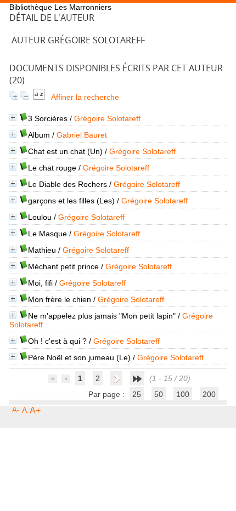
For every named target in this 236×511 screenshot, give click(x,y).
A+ (35, 410)
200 (209, 394)
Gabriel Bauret (82, 134)
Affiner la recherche (85, 97)
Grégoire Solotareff (107, 118)
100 (182, 394)
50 (158, 394)
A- (15, 410)
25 (136, 394)
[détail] (12, 117)
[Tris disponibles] (38, 97)
